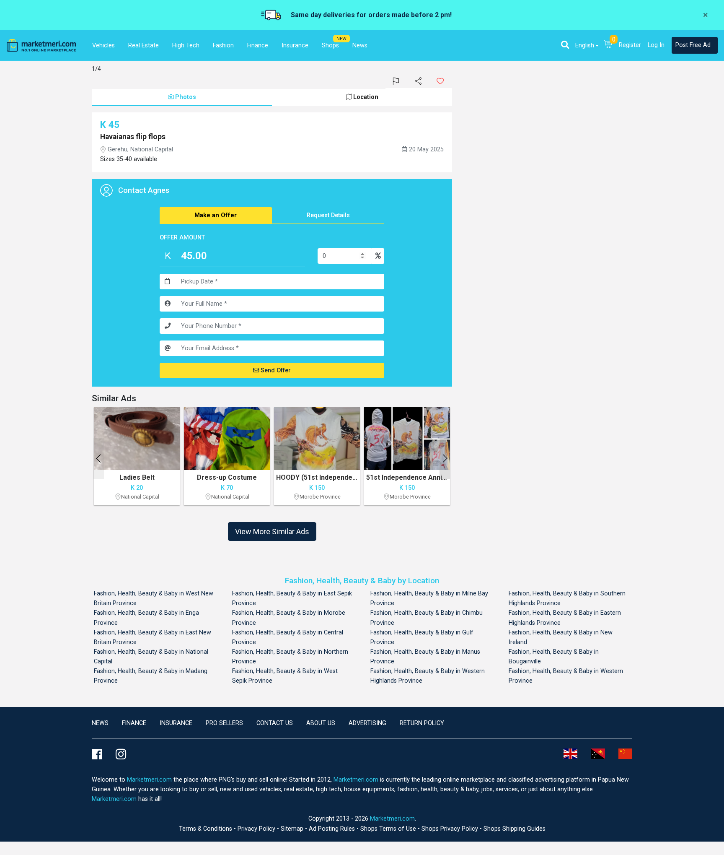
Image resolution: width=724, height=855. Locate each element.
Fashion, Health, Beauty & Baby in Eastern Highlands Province (565, 617)
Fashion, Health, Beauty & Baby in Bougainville (554, 656)
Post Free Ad (693, 45)
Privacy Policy (257, 828)
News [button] (359, 45)
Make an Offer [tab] (215, 215)
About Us (320, 723)
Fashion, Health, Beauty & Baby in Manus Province (425, 656)
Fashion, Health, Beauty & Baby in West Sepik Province (285, 676)
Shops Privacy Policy (450, 828)
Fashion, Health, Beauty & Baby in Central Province (287, 637)
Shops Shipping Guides (515, 828)
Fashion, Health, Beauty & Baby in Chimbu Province (426, 617)
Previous (98, 458)
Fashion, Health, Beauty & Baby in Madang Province (150, 676)
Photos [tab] (185, 97)
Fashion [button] (223, 45)
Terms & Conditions (206, 828)
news (100, 723)
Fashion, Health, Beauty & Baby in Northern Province (290, 656)
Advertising (367, 723)
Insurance (176, 723)
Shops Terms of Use (389, 828)
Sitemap (293, 828)
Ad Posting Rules (333, 828)
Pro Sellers (224, 723)
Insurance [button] (295, 45)
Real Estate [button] (143, 45)
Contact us (274, 723)
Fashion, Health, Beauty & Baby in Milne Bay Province (429, 598)
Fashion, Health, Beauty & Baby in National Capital (151, 656)
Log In (656, 45)
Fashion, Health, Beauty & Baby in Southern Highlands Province (567, 598)
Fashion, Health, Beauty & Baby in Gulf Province (421, 637)
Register (630, 45)
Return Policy (422, 723)
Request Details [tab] (328, 215)
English (584, 45)
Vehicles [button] (103, 45)
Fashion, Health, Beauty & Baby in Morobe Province (288, 617)
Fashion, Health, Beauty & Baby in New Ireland (561, 637)
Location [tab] (365, 97)
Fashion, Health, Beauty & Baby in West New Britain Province (153, 598)
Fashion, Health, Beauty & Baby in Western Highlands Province (427, 676)
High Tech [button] (185, 45)
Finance (134, 723)
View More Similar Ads (272, 531)
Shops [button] (330, 45)
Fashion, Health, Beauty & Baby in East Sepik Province (292, 598)
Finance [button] (257, 45)
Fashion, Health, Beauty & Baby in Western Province (566, 676)
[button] (565, 45)
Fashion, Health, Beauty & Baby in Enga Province (146, 617)
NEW (341, 39)
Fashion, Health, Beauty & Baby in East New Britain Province (152, 637)
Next (445, 458)
